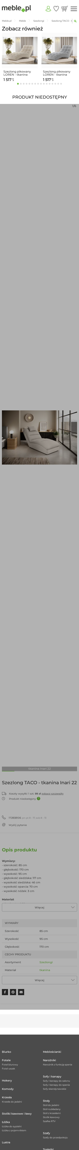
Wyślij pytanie (18, 825)
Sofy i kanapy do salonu (56, 1080)
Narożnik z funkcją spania (57, 1064)
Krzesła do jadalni (12, 1101)
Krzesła (7, 1097)
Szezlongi (46, 962)
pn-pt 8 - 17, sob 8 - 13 (27, 817)
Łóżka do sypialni (11, 1126)
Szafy (46, 1133)
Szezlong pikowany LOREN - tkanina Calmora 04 (56, 73)
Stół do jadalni (51, 1105)
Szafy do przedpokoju (55, 1137)
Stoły (46, 1101)
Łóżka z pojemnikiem (14, 1130)
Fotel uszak (8, 1068)
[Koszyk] (64, 8)
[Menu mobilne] (74, 9)
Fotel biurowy (10, 1064)
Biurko (6, 1052)
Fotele (6, 1060)
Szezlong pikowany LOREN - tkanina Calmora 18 (17, 73)
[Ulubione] (56, 8)
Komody (8, 1089)
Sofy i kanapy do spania (56, 1084)
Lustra (6, 1142)
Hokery (7, 1080)
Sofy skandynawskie (54, 1088)
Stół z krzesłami (52, 1113)
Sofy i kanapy (52, 1076)
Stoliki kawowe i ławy (17, 1113)
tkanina (45, 970)
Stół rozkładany (52, 1109)
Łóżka (6, 1122)
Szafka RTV (49, 1121)
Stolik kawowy (51, 1117)
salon (43, 978)
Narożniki (49, 1060)
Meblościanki (52, 1052)
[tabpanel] (20, 58)
